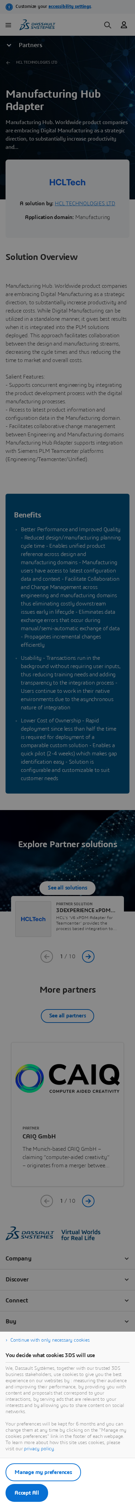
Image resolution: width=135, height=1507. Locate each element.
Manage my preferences (43, 1472)
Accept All (27, 1493)
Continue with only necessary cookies (50, 1340)
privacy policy (39, 1448)
